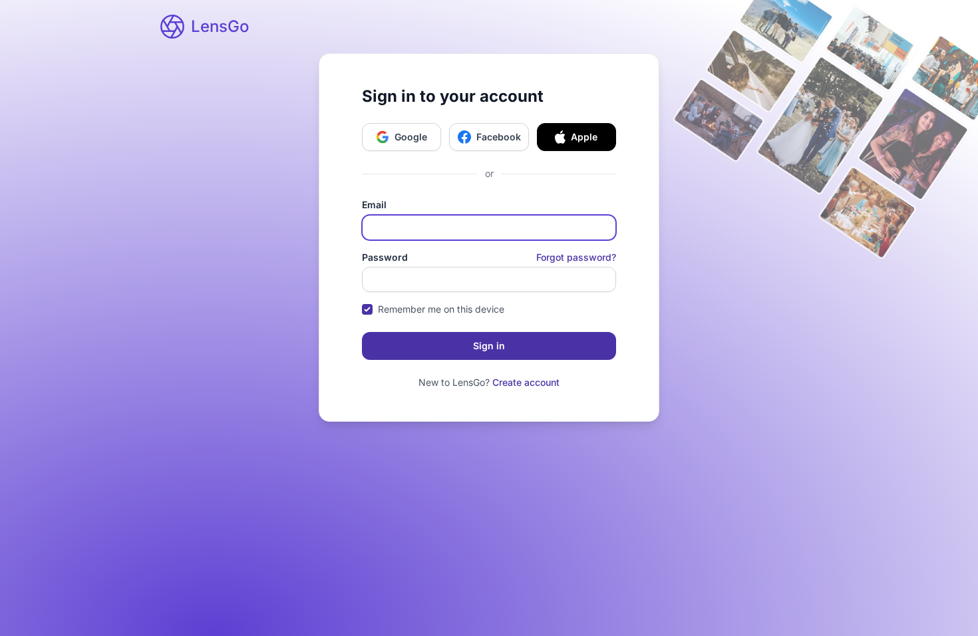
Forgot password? (576, 257)
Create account (526, 382)
